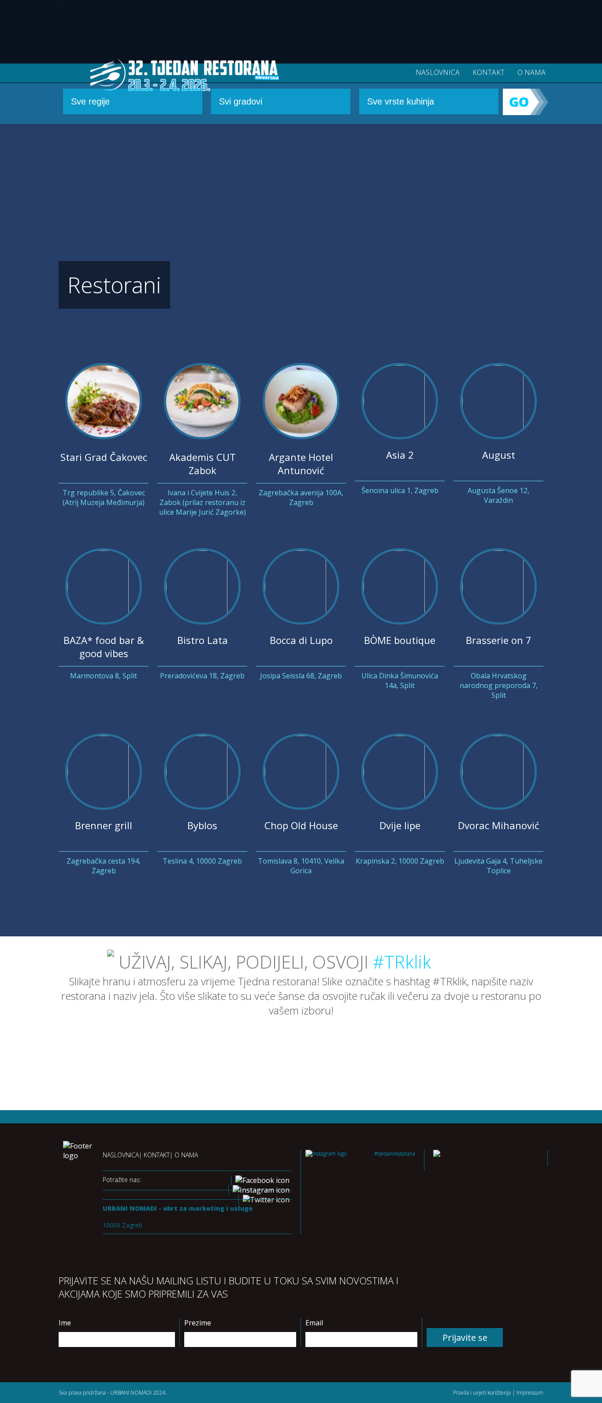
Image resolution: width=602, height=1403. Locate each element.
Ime (65, 1323)
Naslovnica (438, 72)
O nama (531, 72)
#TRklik (402, 962)
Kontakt (488, 72)
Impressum (530, 1392)
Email (314, 1323)
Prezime (197, 1323)
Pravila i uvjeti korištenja (482, 1392)
